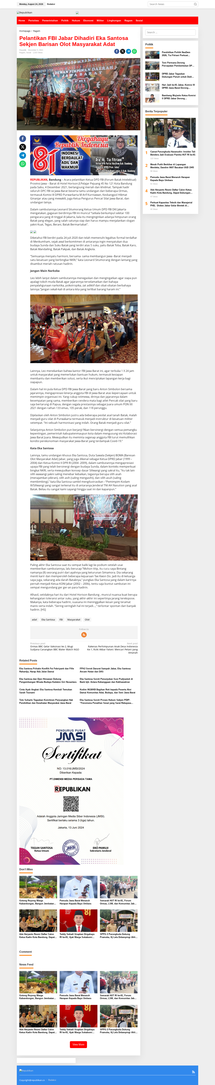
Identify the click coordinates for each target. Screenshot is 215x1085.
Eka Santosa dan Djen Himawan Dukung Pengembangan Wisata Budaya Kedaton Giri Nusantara (47, 680)
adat (34, 619)
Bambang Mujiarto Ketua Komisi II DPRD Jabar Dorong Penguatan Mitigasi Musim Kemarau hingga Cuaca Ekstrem (179, 97)
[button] (195, 4)
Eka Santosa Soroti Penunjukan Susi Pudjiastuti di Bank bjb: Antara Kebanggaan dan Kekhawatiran (106, 680)
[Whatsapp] (134, 51)
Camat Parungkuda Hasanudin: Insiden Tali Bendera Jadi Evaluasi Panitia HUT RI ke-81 (172, 153)
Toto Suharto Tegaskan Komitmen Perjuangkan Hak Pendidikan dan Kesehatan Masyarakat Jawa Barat (46, 701)
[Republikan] (24, 12)
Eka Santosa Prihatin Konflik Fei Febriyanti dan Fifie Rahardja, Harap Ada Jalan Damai (46, 670)
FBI (61, 619)
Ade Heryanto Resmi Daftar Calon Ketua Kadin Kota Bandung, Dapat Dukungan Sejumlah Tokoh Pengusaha (37, 936)
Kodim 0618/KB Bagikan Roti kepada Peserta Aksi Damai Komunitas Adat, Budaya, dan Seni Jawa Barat (107, 691)
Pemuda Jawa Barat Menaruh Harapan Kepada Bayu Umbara (76, 902)
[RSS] (84, 634)
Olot (87, 619)
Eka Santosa (48, 619)
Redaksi (52, 1080)
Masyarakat (73, 619)
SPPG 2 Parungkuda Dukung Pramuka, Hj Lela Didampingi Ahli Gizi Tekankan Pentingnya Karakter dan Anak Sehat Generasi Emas (118, 936)
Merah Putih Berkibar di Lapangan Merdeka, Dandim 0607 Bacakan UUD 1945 (172, 166)
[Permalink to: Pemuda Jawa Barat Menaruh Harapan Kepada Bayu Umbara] (78, 886)
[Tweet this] (122, 51)
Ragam (22, 53)
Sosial (28, 53)
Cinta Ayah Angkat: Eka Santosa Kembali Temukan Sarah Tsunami (45, 691)
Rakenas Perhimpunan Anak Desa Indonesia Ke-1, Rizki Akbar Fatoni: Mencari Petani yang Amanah (112, 648)
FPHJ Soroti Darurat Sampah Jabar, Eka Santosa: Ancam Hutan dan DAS (105, 670)
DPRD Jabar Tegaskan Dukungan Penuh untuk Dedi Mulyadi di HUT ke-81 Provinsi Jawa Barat (177, 75)
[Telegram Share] (128, 51)
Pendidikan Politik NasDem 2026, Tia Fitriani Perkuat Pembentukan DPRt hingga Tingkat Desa (176, 54)
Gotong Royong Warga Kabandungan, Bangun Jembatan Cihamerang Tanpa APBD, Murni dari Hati (36, 902)
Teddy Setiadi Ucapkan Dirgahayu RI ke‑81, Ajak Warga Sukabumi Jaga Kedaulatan (77, 936)
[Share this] (116, 51)
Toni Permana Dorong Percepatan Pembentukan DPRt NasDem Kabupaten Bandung (178, 64)
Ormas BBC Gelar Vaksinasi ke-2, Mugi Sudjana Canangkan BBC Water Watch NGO (54, 646)
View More (78, 1044)
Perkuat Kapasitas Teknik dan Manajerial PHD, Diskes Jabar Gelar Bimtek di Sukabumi (171, 204)
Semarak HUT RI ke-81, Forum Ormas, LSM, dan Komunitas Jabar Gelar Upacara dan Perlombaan (118, 902)
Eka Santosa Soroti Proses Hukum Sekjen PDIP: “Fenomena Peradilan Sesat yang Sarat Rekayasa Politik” (105, 702)
